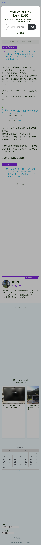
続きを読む (20, 33)
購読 (32, 27)
